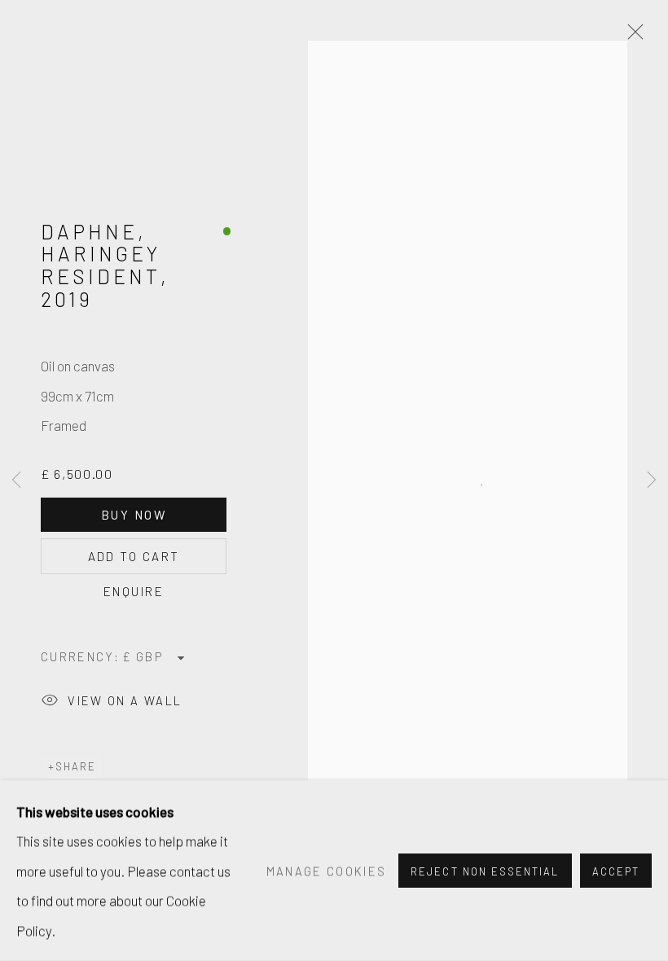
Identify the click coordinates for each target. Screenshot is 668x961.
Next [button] (651, 480)
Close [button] (631, 36)
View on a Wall (125, 700)
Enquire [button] (133, 591)
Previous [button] (16, 480)
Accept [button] (615, 871)
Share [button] (75, 766)
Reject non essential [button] (485, 871)
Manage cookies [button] (326, 870)
